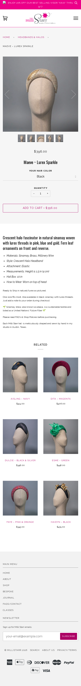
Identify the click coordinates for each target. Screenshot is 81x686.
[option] (40, 94)
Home (6, 37)
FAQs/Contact (12, 604)
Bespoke (8, 591)
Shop (6, 585)
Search (35, 650)
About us (48, 650)
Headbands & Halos (31, 37)
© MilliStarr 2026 (16, 650)
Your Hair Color (40, 170)
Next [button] (71, 94)
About (7, 579)
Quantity (40, 188)
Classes (8, 610)
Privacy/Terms (67, 650)
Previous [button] (9, 94)
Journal (8, 597)
